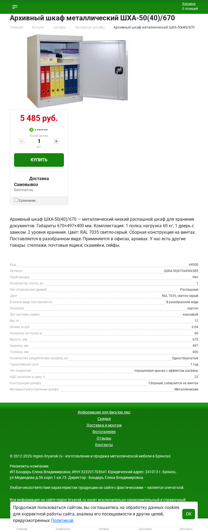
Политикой (62, 520)
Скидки (104, 418)
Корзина (189, 4)
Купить (39, 159)
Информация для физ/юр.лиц (104, 412)
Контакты (104, 445)
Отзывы (104, 438)
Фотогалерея (104, 432)
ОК (188, 514)
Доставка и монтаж (104, 425)
